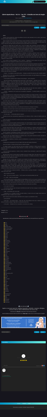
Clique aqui (25, 313)
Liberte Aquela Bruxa (28, 18)
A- (24, 30)
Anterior (37, 27)
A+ (22, 30)
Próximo (42, 27)
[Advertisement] (23, 9)
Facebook (24, 403)
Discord (18, 311)
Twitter (29, 403)
